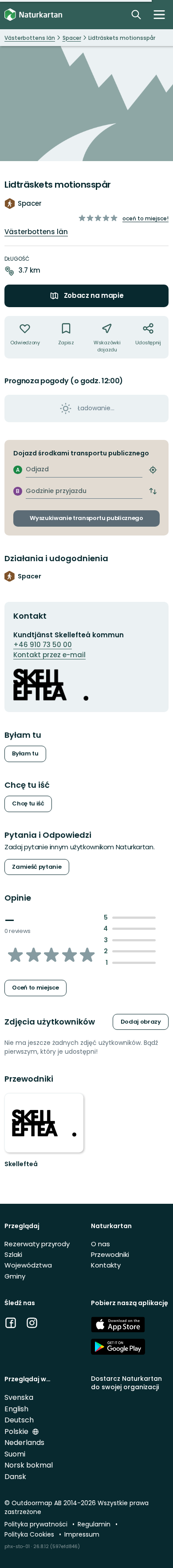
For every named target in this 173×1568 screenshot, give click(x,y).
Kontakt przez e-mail (49, 654)
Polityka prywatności (36, 1524)
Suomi (14, 1454)
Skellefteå (21, 1164)
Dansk (15, 1477)
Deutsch (19, 1420)
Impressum (81, 1534)
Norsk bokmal (28, 1465)
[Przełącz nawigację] (159, 14)
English (16, 1409)
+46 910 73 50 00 (42, 644)
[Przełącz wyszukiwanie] (136, 14)
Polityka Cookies (30, 1534)
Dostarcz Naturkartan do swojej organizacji (126, 1382)
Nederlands (24, 1442)
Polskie (17, 1431)
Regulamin (95, 1524)
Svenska (18, 1397)
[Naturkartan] (33, 14)
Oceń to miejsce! (145, 218)
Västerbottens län (36, 231)
